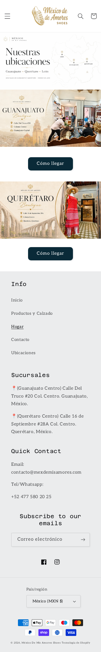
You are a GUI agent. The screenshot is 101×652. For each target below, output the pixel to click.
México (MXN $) (48, 601)
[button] (7, 16)
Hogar (17, 326)
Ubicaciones (23, 353)
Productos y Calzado (32, 313)
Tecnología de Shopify (76, 642)
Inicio (17, 300)
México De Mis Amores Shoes (41, 642)
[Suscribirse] (83, 540)
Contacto (20, 339)
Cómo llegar (50, 163)
